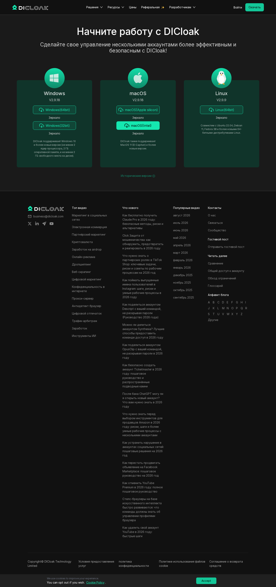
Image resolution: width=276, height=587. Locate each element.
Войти (238, 7)
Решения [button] (92, 7)
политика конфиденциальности (134, 563)
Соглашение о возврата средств (226, 563)
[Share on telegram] (44, 224)
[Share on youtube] (52, 224)
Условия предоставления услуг (96, 563)
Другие (213, 320)
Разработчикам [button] (180, 7)
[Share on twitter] (30, 224)
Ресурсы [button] (114, 7)
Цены (132, 7)
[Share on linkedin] (37, 224)
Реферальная (150, 7)
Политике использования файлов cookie (182, 563)
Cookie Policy (95, 582)
